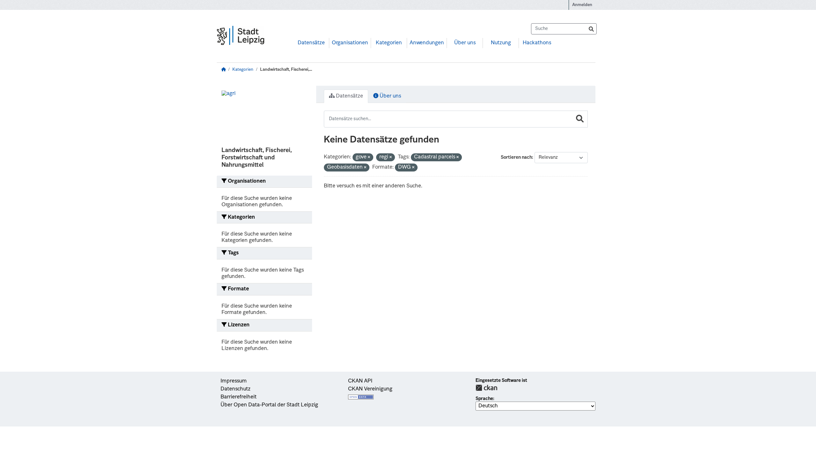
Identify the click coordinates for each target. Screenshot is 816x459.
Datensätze (311, 43)
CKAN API (360, 381)
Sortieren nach (516, 157)
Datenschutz (236, 389)
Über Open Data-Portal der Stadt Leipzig (269, 405)
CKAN (486, 387)
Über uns (465, 43)
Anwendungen (427, 43)
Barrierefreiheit (239, 397)
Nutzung (501, 43)
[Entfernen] (369, 157)
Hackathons (537, 43)
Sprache (484, 399)
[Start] (223, 70)
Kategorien (389, 43)
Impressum (234, 381)
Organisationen (350, 43)
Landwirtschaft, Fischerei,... (286, 70)
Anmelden (582, 5)
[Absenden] (591, 28)
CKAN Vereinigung (370, 389)
